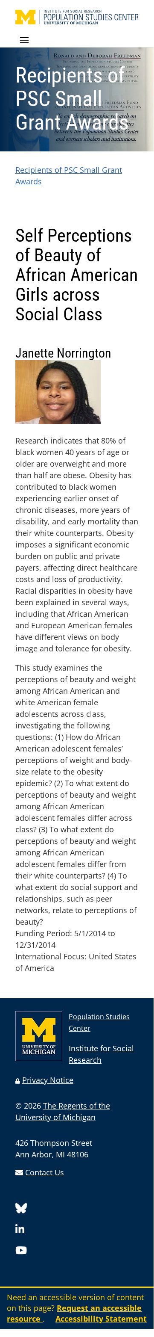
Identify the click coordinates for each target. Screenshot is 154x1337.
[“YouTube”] (21, 1252)
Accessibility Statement (101, 1318)
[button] (76, 40)
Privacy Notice (47, 1080)
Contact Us (44, 1172)
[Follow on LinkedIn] (19, 1231)
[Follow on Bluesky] (21, 1210)
